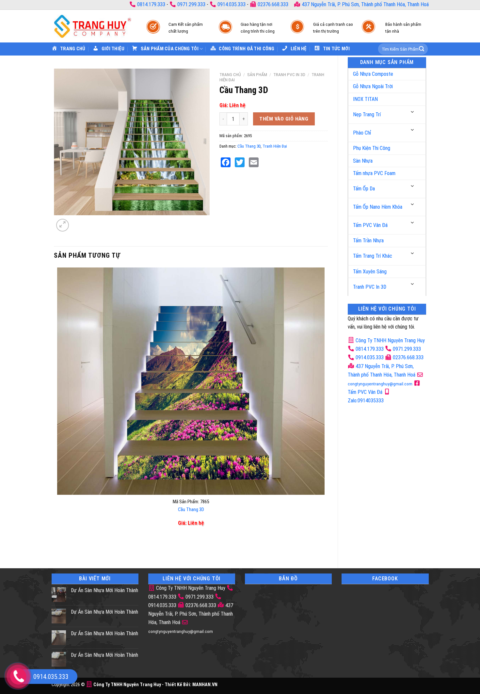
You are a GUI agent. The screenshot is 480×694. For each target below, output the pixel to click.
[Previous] (58, 547)
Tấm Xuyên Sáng (370, 271)
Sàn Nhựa (363, 161)
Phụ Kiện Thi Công (371, 148)
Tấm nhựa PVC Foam (374, 173)
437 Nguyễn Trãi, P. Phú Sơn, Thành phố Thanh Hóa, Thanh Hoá (364, 4)
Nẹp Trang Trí (367, 114)
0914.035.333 (231, 4)
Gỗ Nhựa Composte (373, 74)
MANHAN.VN (204, 684)
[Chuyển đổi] (413, 112)
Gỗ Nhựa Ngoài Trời (373, 86)
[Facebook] (225, 162)
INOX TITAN (365, 99)
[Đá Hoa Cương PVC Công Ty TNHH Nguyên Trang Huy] (92, 26)
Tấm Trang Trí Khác (372, 256)
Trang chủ (230, 74)
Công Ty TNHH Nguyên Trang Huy (389, 340)
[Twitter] (239, 162)
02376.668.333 (273, 4)
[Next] (78, 221)
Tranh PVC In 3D (369, 287)
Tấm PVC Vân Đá (370, 225)
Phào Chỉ (362, 133)
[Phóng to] (62, 225)
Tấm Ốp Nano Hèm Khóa (377, 207)
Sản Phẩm (257, 74)
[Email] (254, 162)
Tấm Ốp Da (364, 189)
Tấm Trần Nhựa (368, 240)
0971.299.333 (191, 4)
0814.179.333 (151, 4)
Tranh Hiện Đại (275, 146)
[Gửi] (421, 49)
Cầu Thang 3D (249, 146)
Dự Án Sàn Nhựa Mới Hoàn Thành (104, 590)
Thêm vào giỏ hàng (283, 119)
